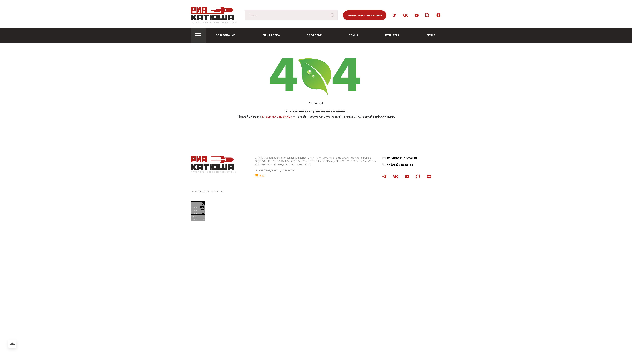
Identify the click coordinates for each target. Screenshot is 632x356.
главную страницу (277, 116)
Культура (392, 35)
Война (353, 35)
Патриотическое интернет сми (214, 22)
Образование (225, 35)
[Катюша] (212, 13)
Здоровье (314, 35)
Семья (430, 35)
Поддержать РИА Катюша (364, 15)
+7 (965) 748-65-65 (400, 164)
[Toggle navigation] (198, 35)
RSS (261, 175)
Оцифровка (271, 35)
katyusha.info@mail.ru (402, 158)
